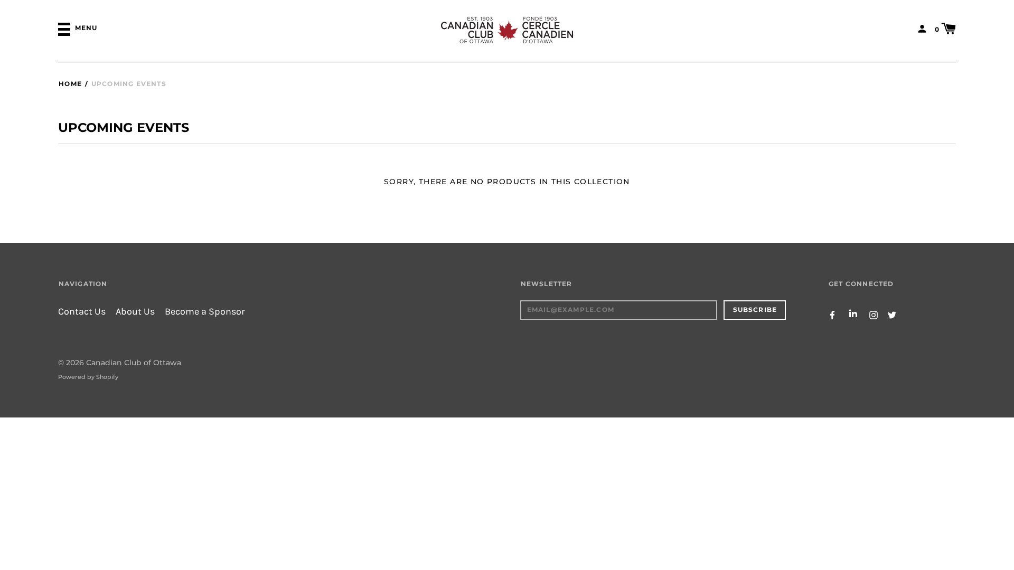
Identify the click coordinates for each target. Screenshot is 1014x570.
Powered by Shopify (88, 377)
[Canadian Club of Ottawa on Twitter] (892, 314)
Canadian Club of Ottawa (133, 362)
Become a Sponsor (205, 311)
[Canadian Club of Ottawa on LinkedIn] (853, 314)
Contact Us (82, 311)
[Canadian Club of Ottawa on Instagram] (873, 314)
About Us (135, 311)
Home (70, 84)
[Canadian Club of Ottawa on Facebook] (832, 314)
